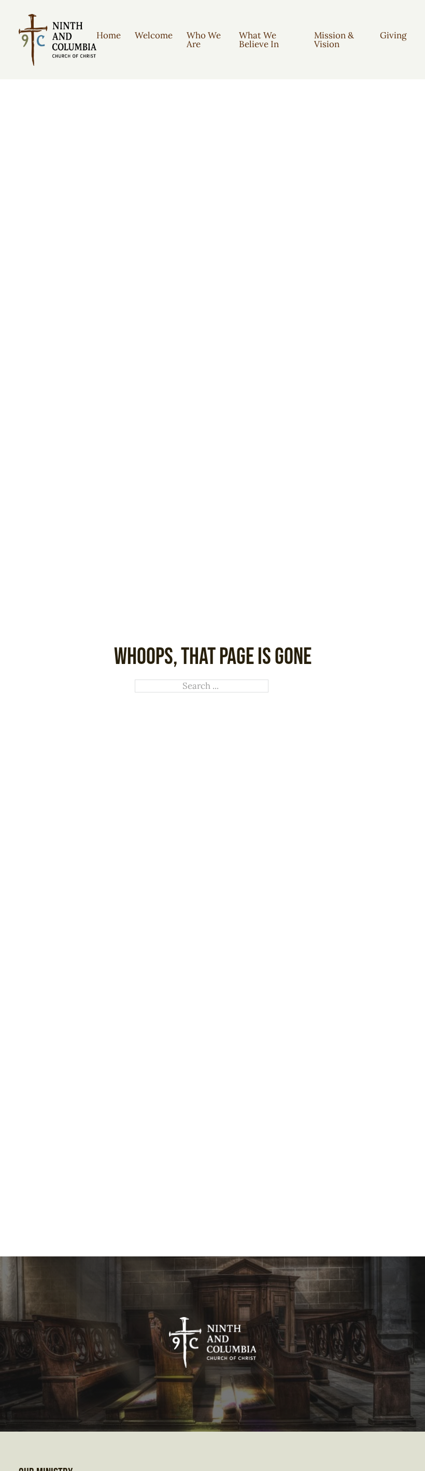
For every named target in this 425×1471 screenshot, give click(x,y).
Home (108, 35)
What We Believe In (259, 40)
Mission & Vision (334, 40)
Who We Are (204, 40)
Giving (393, 35)
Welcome (154, 35)
